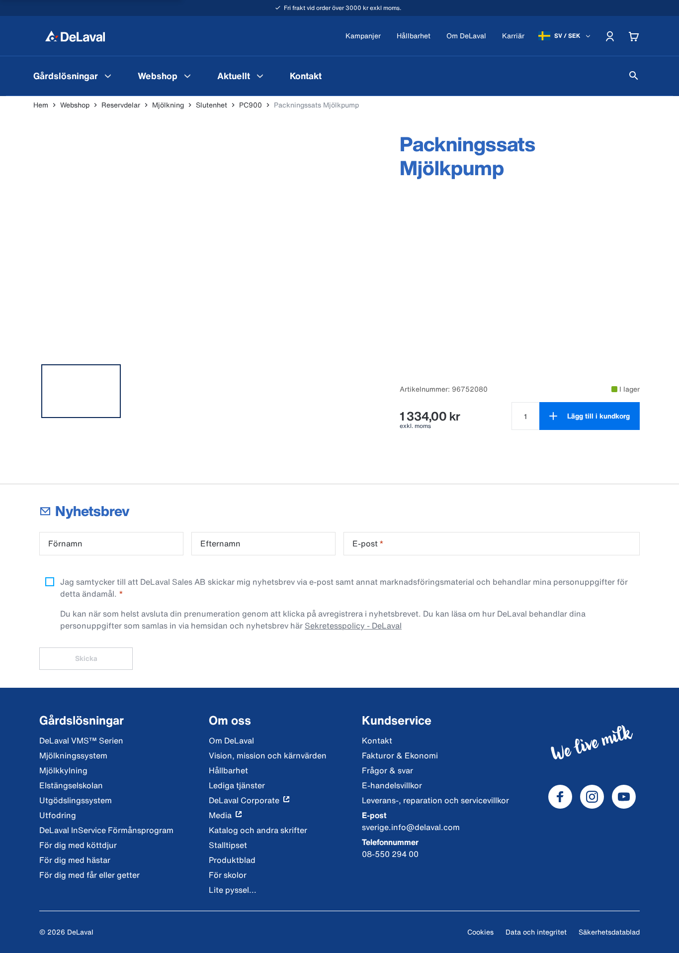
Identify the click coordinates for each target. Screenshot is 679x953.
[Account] (610, 36)
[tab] (81, 391)
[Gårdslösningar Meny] (108, 76)
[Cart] (634, 36)
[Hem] (75, 36)
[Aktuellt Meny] (260, 76)
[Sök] (634, 76)
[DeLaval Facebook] (560, 797)
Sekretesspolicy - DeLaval (353, 626)
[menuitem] (73, 76)
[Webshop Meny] (187, 76)
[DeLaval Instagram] (592, 797)
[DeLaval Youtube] (624, 797)
